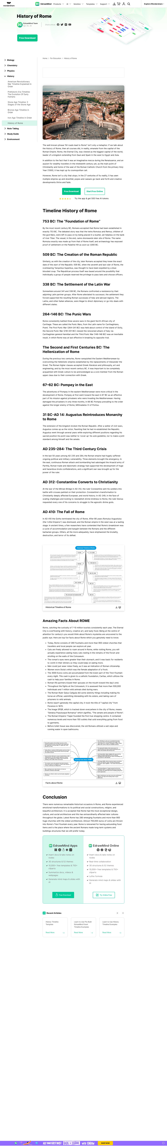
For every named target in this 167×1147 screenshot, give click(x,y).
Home (45, 58)
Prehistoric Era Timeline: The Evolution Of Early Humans (19, 94)
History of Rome (15, 123)
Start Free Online (95, 191)
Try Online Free (106, 895)
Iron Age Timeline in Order (20, 117)
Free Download (27, 38)
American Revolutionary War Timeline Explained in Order (19, 84)
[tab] (19, 60)
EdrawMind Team (30, 23)
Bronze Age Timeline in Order (18, 111)
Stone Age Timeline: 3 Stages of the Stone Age (19, 103)
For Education (55, 58)
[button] (117, 913)
